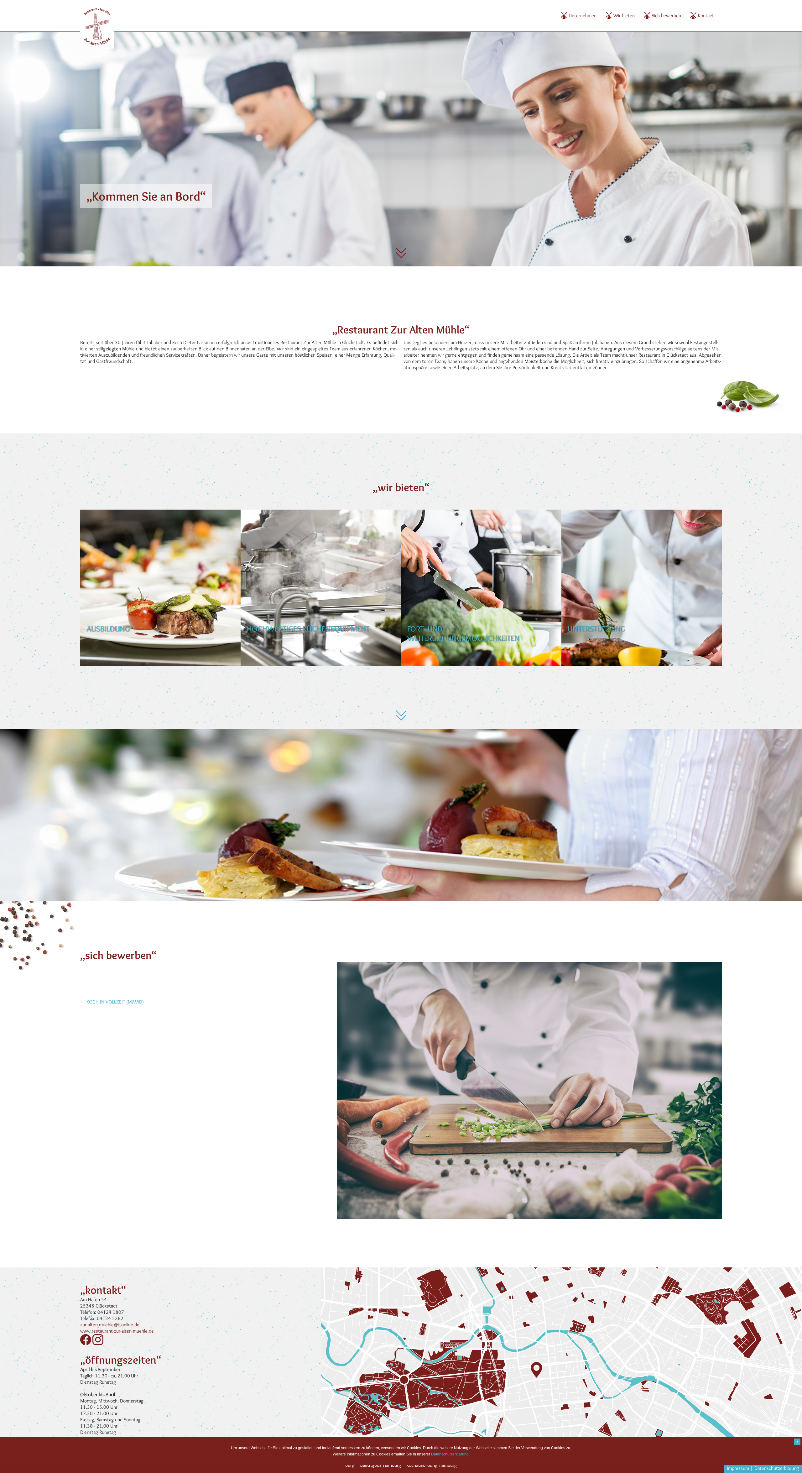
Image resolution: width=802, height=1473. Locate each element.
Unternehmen (582, 15)
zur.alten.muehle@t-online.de (109, 1325)
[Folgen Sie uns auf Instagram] (97, 1343)
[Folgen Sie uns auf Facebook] (85, 1343)
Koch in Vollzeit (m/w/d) (115, 1002)
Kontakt (706, 15)
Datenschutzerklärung (776, 1468)
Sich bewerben (666, 15)
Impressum (738, 1468)
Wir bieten (624, 15)
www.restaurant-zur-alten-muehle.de (117, 1331)
